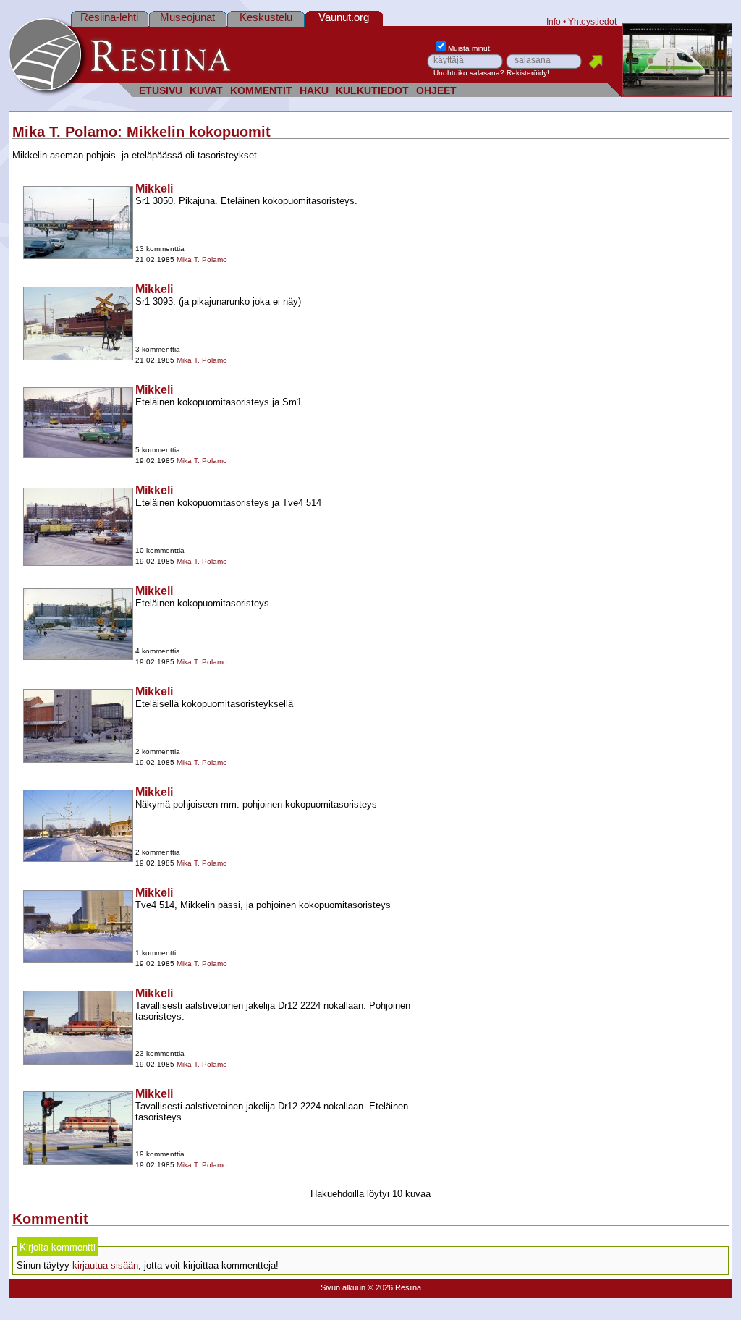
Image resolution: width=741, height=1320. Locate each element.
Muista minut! (470, 48)
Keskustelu (266, 17)
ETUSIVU (160, 90)
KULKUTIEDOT (372, 90)
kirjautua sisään (105, 1265)
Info (553, 21)
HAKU (314, 90)
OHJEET (436, 90)
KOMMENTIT (261, 90)
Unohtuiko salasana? (468, 73)
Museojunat (187, 17)
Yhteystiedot (592, 21)
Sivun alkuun (343, 1287)
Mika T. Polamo (64, 132)
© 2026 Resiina (394, 1287)
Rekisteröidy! (528, 73)
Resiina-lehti (109, 17)
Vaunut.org (343, 17)
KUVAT (206, 90)
